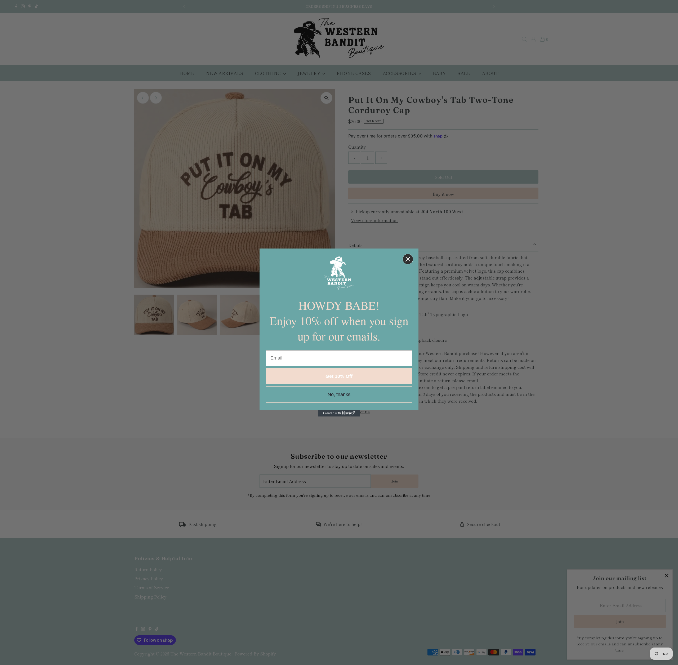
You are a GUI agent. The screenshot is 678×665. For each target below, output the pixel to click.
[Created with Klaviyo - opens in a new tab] (339, 413)
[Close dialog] (408, 259)
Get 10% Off (339, 376)
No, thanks (339, 394)
